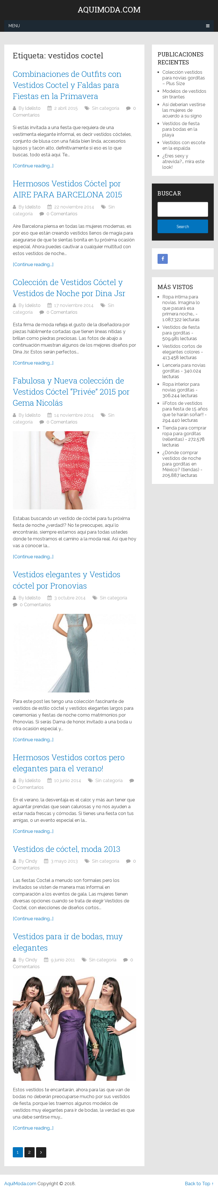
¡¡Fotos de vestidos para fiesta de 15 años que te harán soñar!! (185, 409)
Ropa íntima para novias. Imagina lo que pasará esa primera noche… (181, 305)
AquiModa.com (109, 10)
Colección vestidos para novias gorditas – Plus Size (183, 78)
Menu (14, 26)
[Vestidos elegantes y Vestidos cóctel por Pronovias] (74, 653)
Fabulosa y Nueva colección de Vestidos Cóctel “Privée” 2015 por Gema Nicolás (71, 391)
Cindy (31, 861)
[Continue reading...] (33, 166)
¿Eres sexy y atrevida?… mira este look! (183, 161)
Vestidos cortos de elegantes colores (182, 349)
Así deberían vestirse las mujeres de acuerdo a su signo (183, 110)
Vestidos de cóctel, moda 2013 (66, 849)
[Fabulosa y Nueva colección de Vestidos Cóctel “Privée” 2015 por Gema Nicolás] (74, 470)
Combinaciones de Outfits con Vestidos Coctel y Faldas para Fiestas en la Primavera (67, 85)
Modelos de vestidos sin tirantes (184, 94)
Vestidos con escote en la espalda (183, 145)
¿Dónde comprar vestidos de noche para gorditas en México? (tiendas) (181, 461)
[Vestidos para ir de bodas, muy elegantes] (74, 1028)
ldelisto (33, 108)
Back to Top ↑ (199, 1183)
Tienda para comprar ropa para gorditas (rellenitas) (184, 433)
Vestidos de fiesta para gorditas (181, 330)
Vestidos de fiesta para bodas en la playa (181, 129)
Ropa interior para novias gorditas (181, 387)
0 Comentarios (62, 213)
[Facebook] (163, 259)
